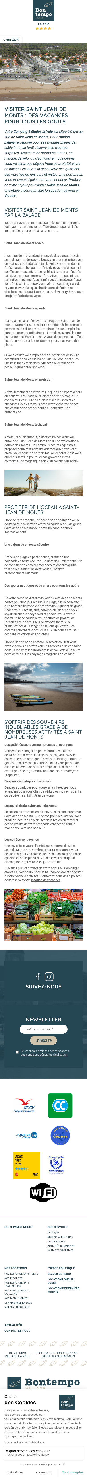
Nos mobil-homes (15, 1298)
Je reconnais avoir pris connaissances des (45, 1052)
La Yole (43, 26)
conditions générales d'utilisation (46, 1054)
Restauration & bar (60, 1237)
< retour (11, 40)
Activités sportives (60, 1250)
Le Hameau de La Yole (18, 1302)
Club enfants (56, 1241)
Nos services (57, 1227)
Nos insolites (13, 1278)
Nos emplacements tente (21, 1273)
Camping (20, 131)
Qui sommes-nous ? (18, 1227)
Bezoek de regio (59, 1274)
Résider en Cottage (17, 1307)
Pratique (53, 1232)
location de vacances (45, 880)
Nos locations (15, 1268)
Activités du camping (61, 1246)
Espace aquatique (61, 1268)
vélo (25, 158)
